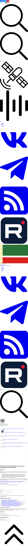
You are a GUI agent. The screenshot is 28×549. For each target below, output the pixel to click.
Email (1, 492)
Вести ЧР (2, 268)
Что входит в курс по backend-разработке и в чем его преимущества (9, 502)
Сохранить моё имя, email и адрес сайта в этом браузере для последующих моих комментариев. (13, 495)
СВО (2, 122)
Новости (2, 123)
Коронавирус (1, 469)
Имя (0, 491)
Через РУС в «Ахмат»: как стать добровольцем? (7, 500)
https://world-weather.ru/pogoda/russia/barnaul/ (5, 265)
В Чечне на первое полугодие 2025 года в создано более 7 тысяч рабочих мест (11, 504)
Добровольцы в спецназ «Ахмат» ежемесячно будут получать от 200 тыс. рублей (11, 503)
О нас (2, 125)
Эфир (2, 126)
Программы (2, 124)
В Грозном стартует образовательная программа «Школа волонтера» (10, 505)
